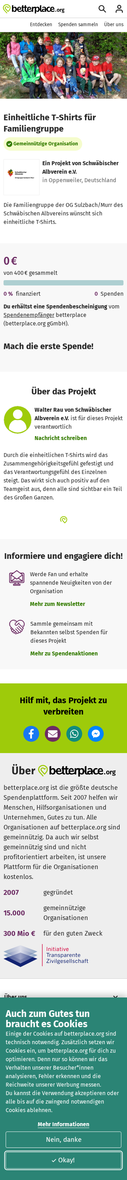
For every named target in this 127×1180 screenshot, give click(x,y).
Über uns (113, 25)
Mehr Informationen (63, 1124)
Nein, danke (63, 1139)
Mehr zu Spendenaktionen (64, 653)
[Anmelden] (119, 9)
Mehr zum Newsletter (57, 604)
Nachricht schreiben (61, 438)
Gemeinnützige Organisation (45, 144)
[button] (31, 734)
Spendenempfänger (29, 315)
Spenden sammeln (78, 25)
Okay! (66, 1160)
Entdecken (41, 25)
